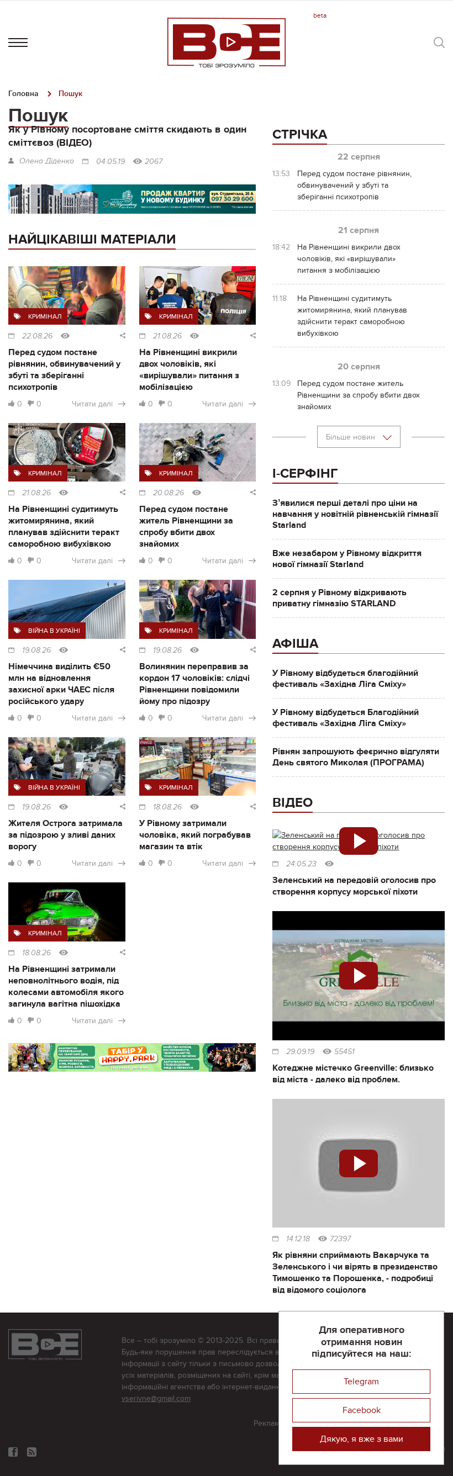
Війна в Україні (54, 630)
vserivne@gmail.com (156, 1398)
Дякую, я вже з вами (361, 1439)
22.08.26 (37, 336)
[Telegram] (31, 1452)
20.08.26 (168, 493)
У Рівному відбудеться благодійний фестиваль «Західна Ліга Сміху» (345, 679)
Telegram (361, 1381)
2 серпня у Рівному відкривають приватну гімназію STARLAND (339, 598)
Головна (23, 93)
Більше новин (351, 437)
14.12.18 (298, 1239)
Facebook (362, 1410)
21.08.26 (167, 336)
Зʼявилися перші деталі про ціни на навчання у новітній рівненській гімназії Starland (355, 514)
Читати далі (92, 404)
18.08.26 (167, 807)
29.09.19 (300, 1052)
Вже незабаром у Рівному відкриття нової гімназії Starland (347, 559)
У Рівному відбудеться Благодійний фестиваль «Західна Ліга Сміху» (345, 718)
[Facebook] (13, 1452)
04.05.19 (110, 161)
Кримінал (45, 316)
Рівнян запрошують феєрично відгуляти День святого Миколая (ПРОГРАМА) (355, 757)
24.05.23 (301, 864)
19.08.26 (36, 650)
